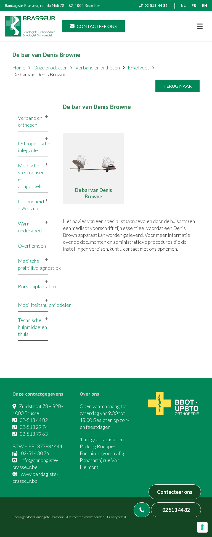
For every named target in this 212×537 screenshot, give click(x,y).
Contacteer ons (174, 492)
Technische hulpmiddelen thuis (32, 327)
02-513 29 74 (34, 427)
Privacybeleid (116, 517)
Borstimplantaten (37, 286)
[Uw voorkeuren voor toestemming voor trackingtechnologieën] (202, 527)
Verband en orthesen (97, 67)
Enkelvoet (138, 67)
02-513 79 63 (34, 434)
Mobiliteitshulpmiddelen (44, 305)
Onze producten (50, 67)
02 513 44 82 (176, 510)
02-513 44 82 (34, 420)
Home (18, 67)
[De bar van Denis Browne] (93, 168)
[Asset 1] (30, 26)
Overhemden (32, 246)
